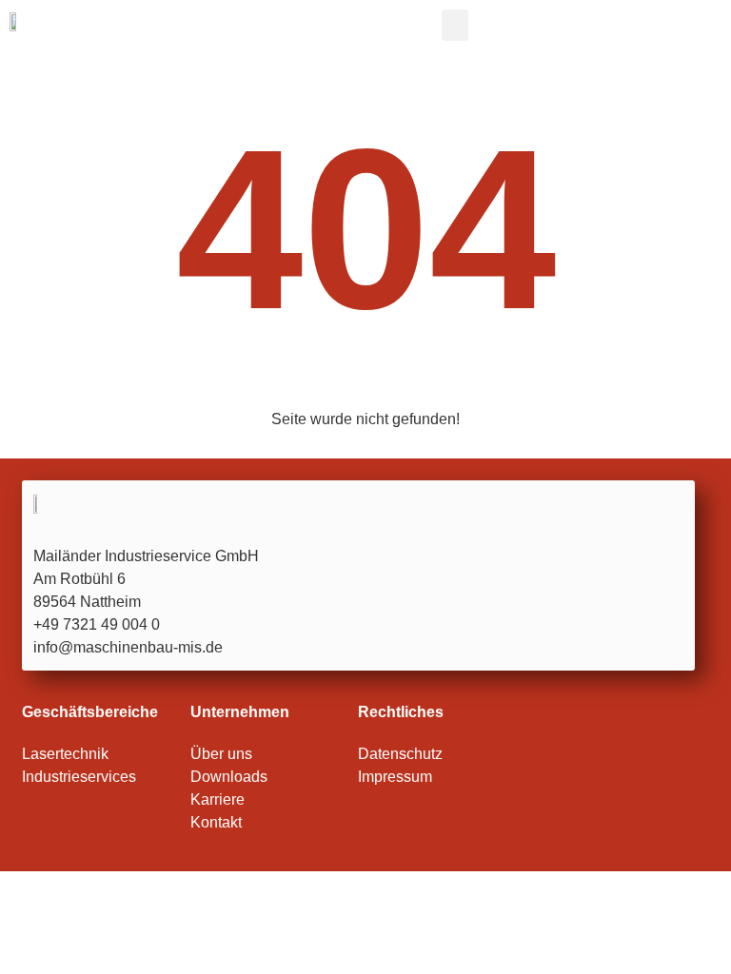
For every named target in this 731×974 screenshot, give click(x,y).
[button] (455, 25)
